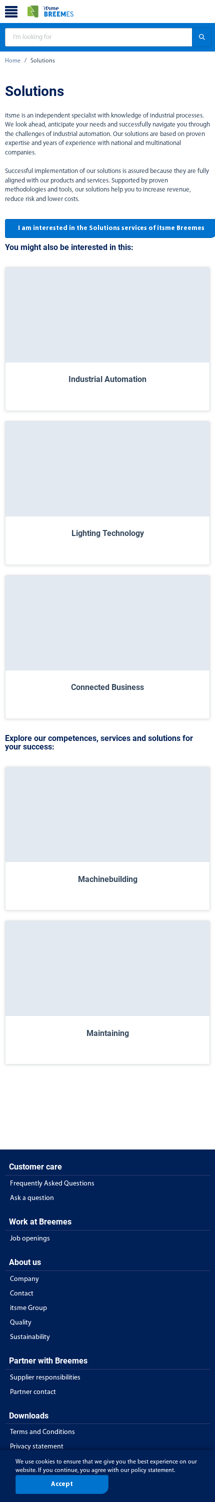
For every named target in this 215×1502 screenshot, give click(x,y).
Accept (62, 1484)
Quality (21, 1322)
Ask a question (32, 1198)
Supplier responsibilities (45, 1378)
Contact (22, 1294)
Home (12, 61)
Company (24, 1279)
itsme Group (28, 1308)
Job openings (30, 1238)
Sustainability (30, 1337)
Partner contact (33, 1392)
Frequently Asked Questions (52, 1184)
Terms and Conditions (42, 1432)
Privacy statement (37, 1446)
